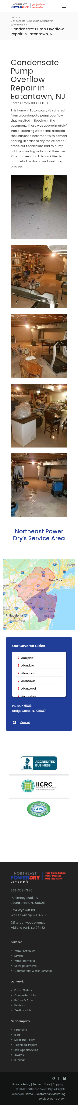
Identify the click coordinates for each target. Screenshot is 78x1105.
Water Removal (24, 961)
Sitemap (20, 1060)
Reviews (19, 1005)
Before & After (23, 1000)
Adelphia (27, 658)
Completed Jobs (25, 995)
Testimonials (22, 1010)
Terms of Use (41, 1084)
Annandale (28, 696)
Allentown (28, 681)
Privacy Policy (21, 1084)
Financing (20, 1030)
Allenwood (28, 688)
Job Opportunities (26, 1050)
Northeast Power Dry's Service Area (39, 534)
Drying (18, 956)
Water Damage (24, 951)
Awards (19, 1055)
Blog (17, 1035)
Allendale (27, 665)
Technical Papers (25, 1045)
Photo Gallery (23, 990)
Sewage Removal (25, 966)
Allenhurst (28, 673)
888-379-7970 (21, 890)
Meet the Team (24, 1040)
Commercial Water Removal (33, 971)
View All (25, 722)
